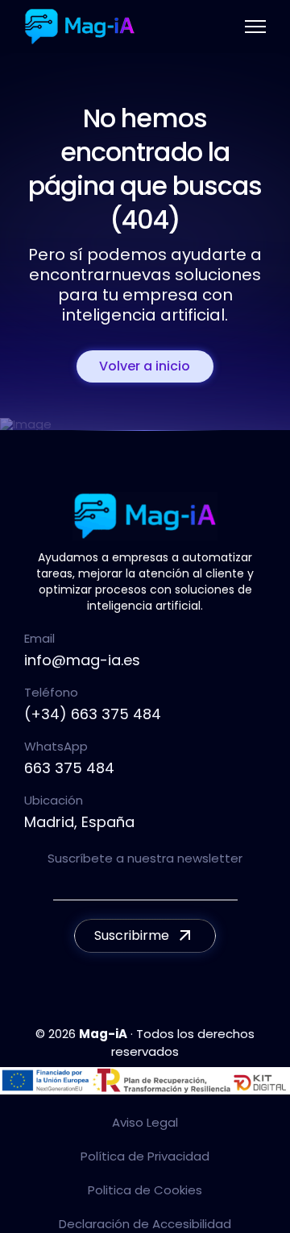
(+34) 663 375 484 (92, 714)
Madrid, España (79, 822)
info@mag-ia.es (82, 660)
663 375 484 (69, 768)
